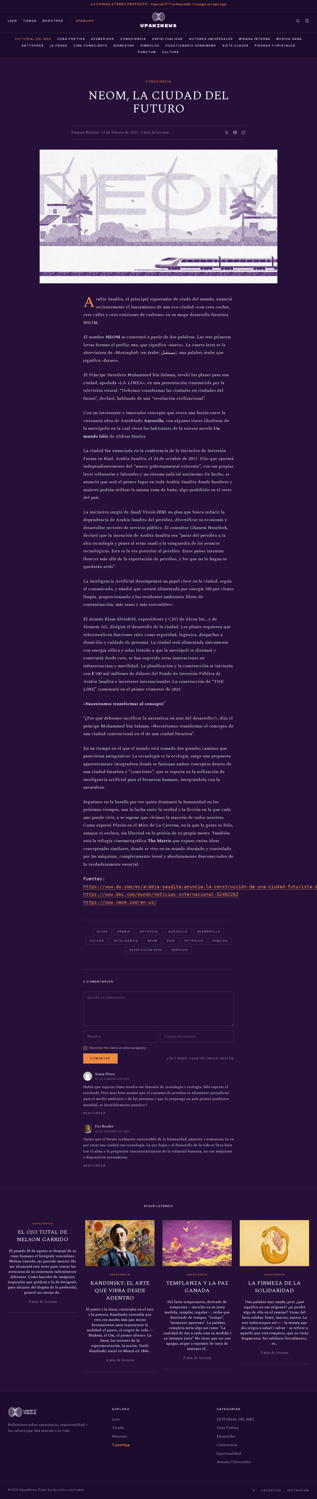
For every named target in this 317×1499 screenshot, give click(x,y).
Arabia (123, 931)
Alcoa (102, 931)
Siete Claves (235, 45)
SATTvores (33, 45)
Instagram (298, 1490)
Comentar (100, 1058)
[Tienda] (307, 21)
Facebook (272, 1490)
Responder (94, 1113)
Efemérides (102, 38)
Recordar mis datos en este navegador (117, 1047)
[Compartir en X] (226, 132)
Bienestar (124, 45)
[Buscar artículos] (298, 21)
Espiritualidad (167, 38)
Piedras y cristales (275, 45)
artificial (149, 931)
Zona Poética (71, 38)
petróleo (194, 940)
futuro (97, 940)
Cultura (170, 52)
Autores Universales (211, 38)
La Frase (59, 45)
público (220, 940)
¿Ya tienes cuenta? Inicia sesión (200, 1058)
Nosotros (53, 20)
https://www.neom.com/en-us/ (120, 902)
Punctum (147, 52)
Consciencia (133, 38)
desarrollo (208, 931)
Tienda (30, 20)
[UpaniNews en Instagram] (243, 132)
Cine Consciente (91, 45)
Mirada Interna (254, 38)
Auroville (178, 931)
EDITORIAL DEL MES (33, 38)
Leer (12, 20)
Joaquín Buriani (85, 132)
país (171, 940)
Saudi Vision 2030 (145, 950)
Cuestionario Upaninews (190, 45)
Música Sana (289, 38)
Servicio (179, 950)
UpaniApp (85, 20)
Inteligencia (125, 940)
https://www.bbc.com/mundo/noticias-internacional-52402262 (160, 894)
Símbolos (150, 45)
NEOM (153, 940)
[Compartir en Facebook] (235, 132)
